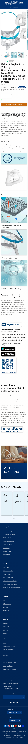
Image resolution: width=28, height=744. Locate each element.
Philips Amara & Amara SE (10, 584)
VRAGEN (5, 633)
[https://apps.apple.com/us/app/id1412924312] (8, 356)
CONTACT (6, 630)
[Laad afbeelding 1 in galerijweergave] (7, 55)
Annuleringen (15, 740)
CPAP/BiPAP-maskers (9, 534)
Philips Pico (6, 567)
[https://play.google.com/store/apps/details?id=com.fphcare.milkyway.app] (8, 351)
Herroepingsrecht (18, 733)
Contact (21, 737)
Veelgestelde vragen (9, 646)
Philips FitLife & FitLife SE (10, 581)
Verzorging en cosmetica (10, 558)
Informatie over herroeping (10, 662)
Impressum (15, 737)
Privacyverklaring (7, 666)
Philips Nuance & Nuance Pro (11, 591)
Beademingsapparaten (9, 541)
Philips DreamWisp (8, 574)
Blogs (4, 643)
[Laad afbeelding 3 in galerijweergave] (21, 55)
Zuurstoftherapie (8, 544)
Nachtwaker (6, 607)
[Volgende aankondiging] (25, 4)
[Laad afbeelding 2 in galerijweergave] (14, 55)
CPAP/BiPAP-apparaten (9, 531)
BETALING (5, 623)
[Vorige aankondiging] (2, 4)
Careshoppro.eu (9, 731)
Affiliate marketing (8, 649)
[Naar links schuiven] (1, 55)
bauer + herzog (7, 614)
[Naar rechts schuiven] (26, 55)
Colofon (5, 659)
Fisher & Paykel (7, 604)
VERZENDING (6, 627)
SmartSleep (6, 548)
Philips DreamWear (8, 577)
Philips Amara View (8, 571)
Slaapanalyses (7, 551)
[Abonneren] (23, 697)
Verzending (11, 89)
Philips (4, 600)
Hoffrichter (6, 610)
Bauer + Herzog (7, 537)
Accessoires (6, 554)
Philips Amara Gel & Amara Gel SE (12, 587)
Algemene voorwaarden (9, 669)
